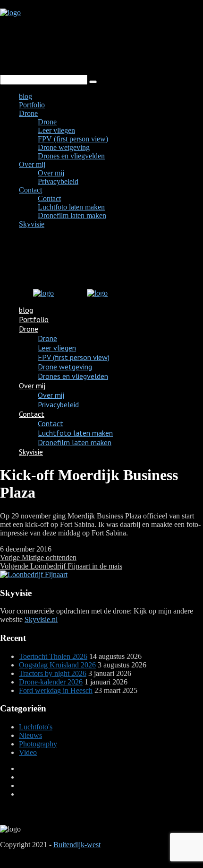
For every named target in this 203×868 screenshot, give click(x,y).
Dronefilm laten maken (72, 215)
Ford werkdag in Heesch (56, 690)
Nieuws (30, 735)
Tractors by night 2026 (52, 673)
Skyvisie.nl (41, 619)
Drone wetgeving (64, 147)
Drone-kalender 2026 (51, 682)
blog (25, 96)
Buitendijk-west (77, 845)
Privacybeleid (58, 181)
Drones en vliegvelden (71, 156)
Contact (30, 190)
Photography (38, 744)
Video (28, 752)
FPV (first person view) (73, 139)
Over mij (32, 164)
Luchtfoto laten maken (71, 207)
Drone (28, 113)
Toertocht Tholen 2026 (53, 656)
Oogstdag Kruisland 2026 (57, 665)
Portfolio (32, 105)
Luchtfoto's (35, 727)
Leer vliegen (56, 130)
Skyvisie (31, 224)
